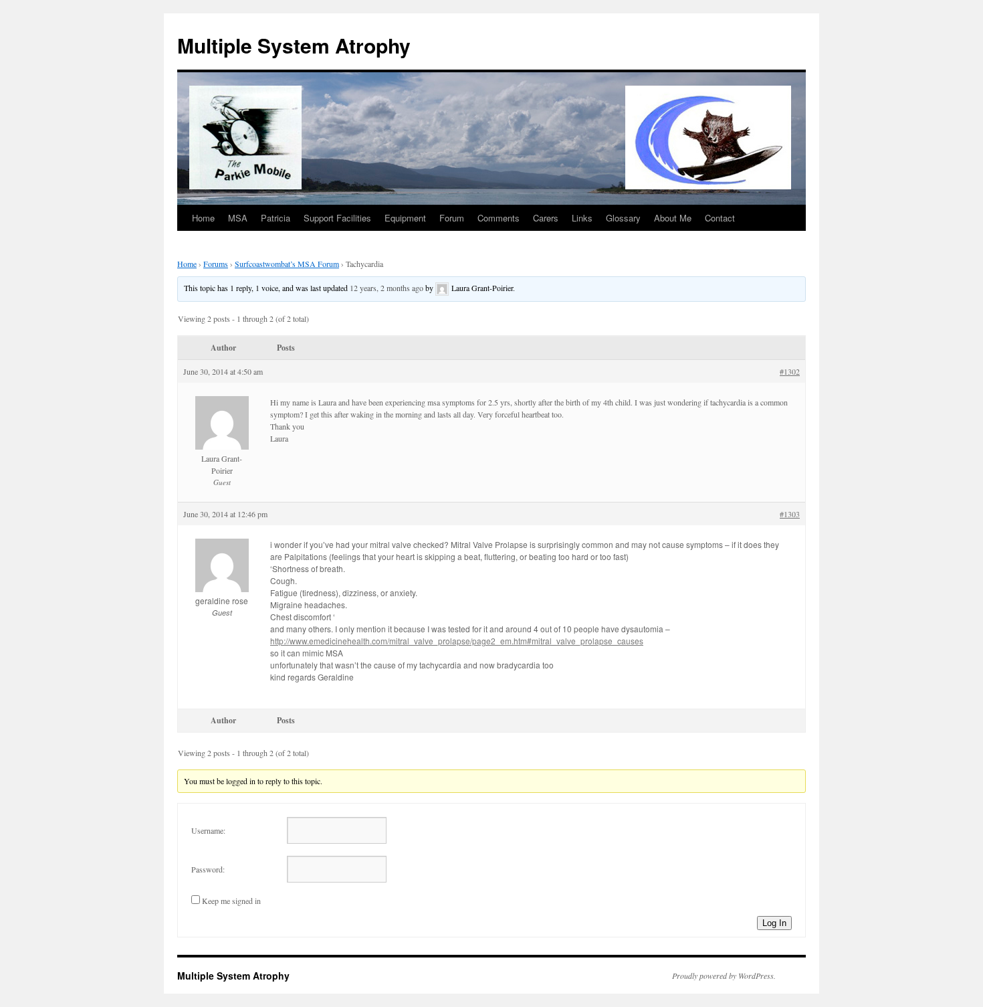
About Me (672, 217)
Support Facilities (337, 217)
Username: (208, 830)
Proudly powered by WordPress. (724, 975)
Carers (545, 217)
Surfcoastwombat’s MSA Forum (287, 263)
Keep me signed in (231, 900)
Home (203, 217)
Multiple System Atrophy (294, 45)
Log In (774, 923)
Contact (720, 217)
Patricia (275, 217)
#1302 (790, 371)
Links (582, 217)
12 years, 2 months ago (386, 287)
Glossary (623, 217)
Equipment (405, 217)
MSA (237, 217)
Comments (498, 217)
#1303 (790, 514)
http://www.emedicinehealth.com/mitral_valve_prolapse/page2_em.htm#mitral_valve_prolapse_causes (456, 640)
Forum (451, 217)
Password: (208, 869)
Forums (215, 263)
